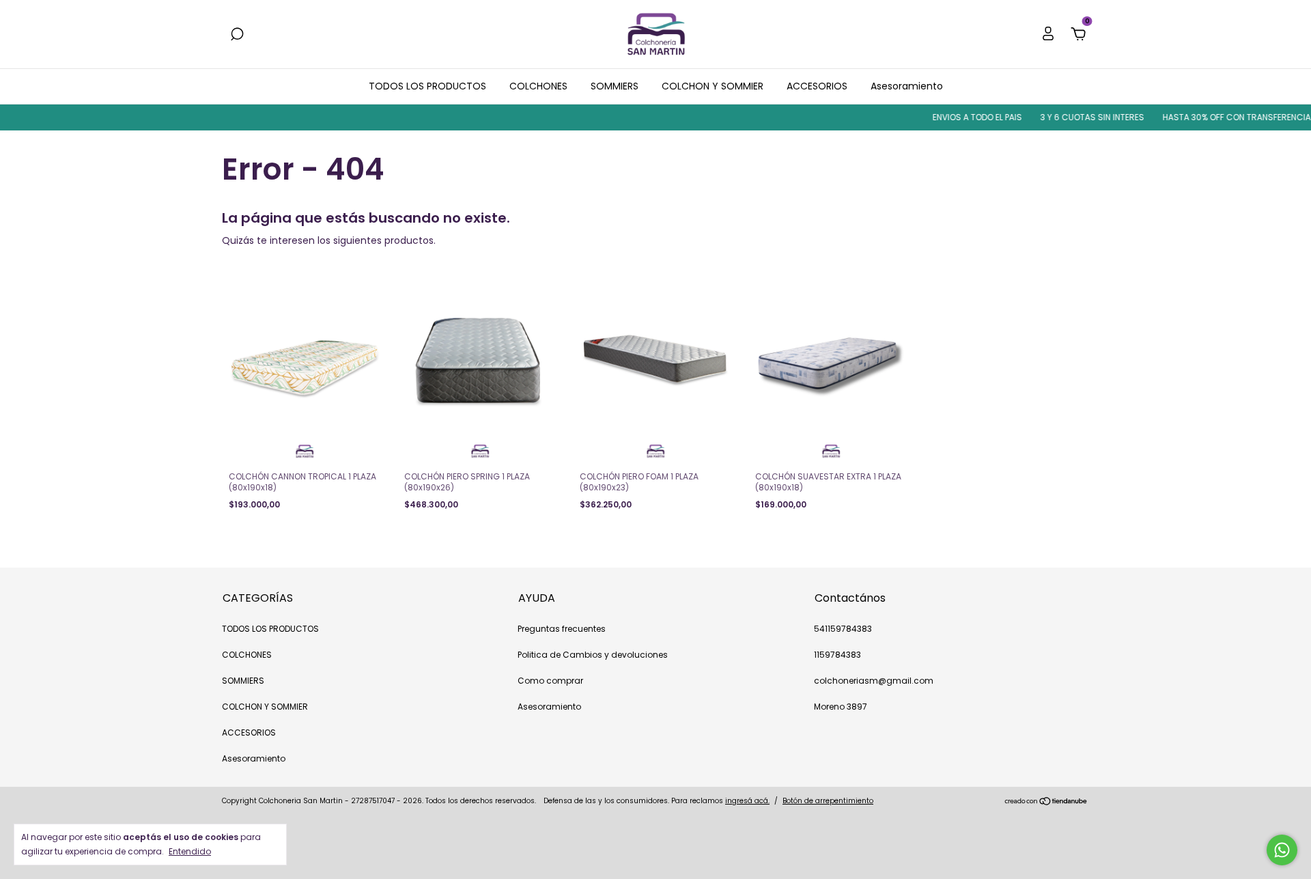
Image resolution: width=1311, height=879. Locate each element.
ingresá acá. (747, 801)
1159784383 (837, 654)
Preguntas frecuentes (562, 628)
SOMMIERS (614, 86)
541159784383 (843, 628)
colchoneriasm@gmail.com (873, 680)
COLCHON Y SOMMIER (712, 86)
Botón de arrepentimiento (828, 801)
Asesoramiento (907, 86)
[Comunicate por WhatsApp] (1282, 850)
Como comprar (550, 680)
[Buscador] (237, 34)
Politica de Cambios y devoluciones (593, 654)
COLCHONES (538, 86)
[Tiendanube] (1046, 802)
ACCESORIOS (817, 86)
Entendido (190, 851)
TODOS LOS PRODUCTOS (427, 86)
